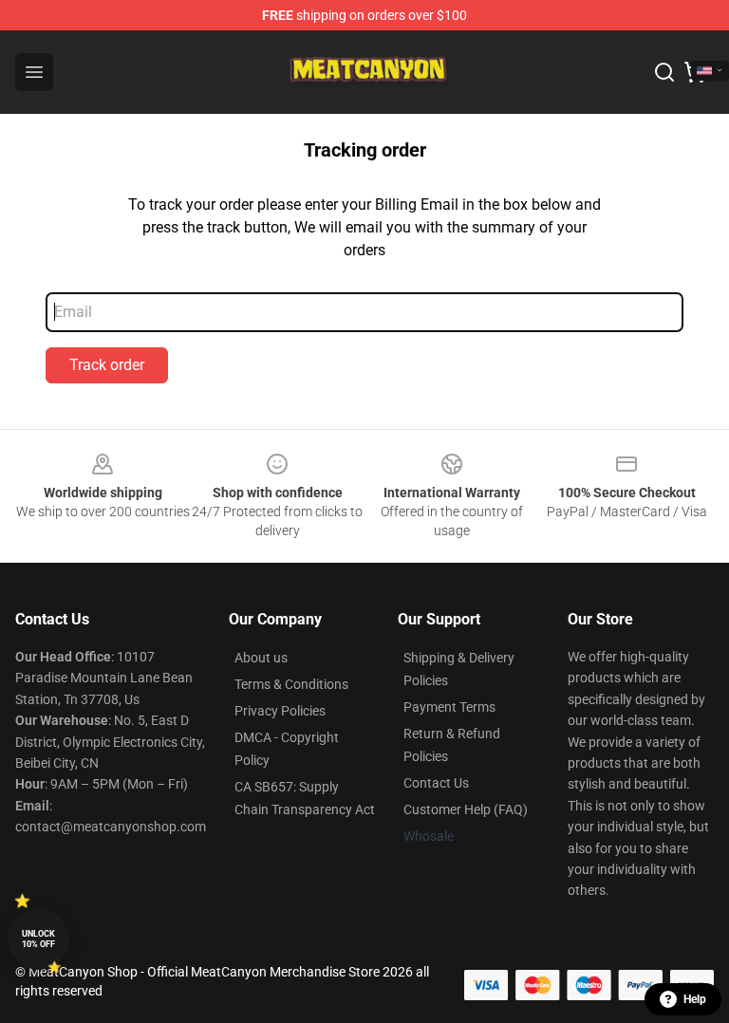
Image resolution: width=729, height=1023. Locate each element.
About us (261, 657)
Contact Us (436, 782)
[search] (664, 72)
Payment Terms (449, 707)
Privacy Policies (280, 710)
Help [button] (694, 999)
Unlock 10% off (38, 939)
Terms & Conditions (291, 684)
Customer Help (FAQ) (465, 809)
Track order (106, 365)
